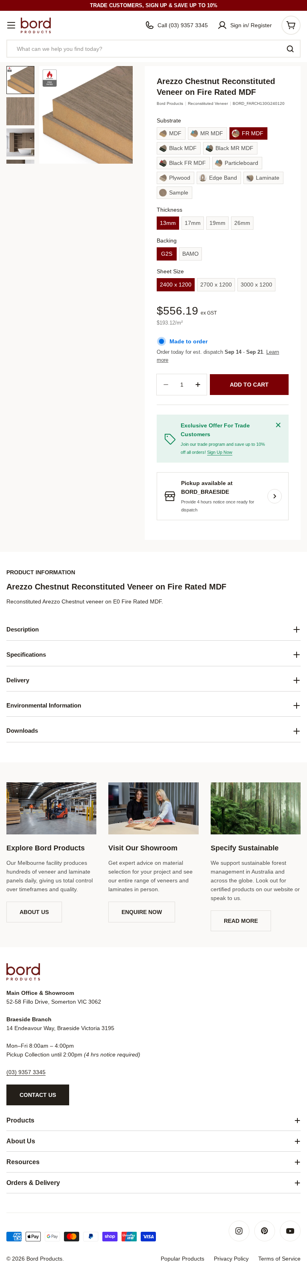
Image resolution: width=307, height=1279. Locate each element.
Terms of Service (279, 1258)
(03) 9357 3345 (26, 1072)
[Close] (278, 425)
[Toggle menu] (11, 25)
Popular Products (182, 1258)
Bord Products (170, 103)
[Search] (290, 49)
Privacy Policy (231, 1258)
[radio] (171, 133)
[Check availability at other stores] (274, 496)
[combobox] (153, 49)
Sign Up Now (219, 452)
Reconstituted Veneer (208, 103)
